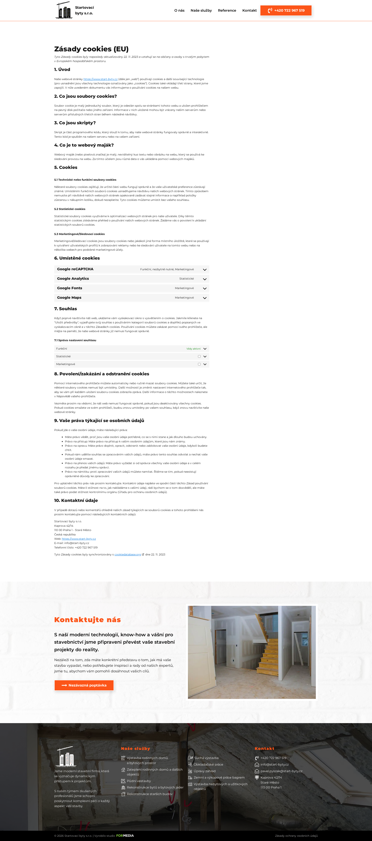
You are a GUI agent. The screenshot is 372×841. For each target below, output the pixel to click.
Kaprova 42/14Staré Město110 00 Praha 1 (271, 782)
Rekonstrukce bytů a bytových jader (155, 787)
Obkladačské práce (208, 764)
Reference (227, 10)
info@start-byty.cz (275, 764)
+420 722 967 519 (273, 758)
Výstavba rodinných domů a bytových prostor (147, 760)
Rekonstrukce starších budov (150, 794)
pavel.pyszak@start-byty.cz (281, 771)
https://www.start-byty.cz (101, 79)
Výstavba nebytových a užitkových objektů (221, 786)
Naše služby (201, 10)
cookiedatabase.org (128, 554)
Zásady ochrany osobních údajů (296, 836)
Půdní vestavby (139, 781)
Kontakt (249, 10)
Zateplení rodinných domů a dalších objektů (155, 772)
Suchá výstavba (206, 758)
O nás (179, 10)
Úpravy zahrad (205, 771)
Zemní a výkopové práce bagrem (219, 777)
